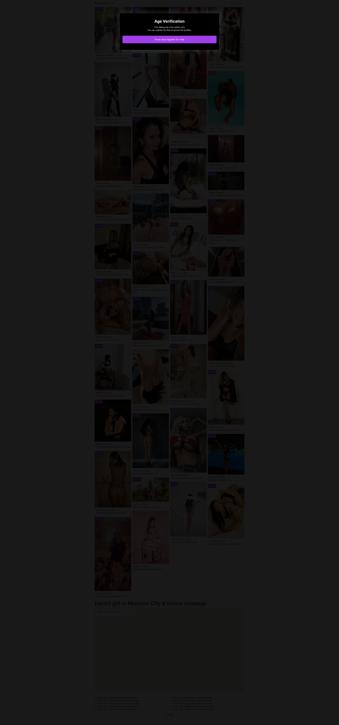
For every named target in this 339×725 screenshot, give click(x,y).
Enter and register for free (169, 39)
